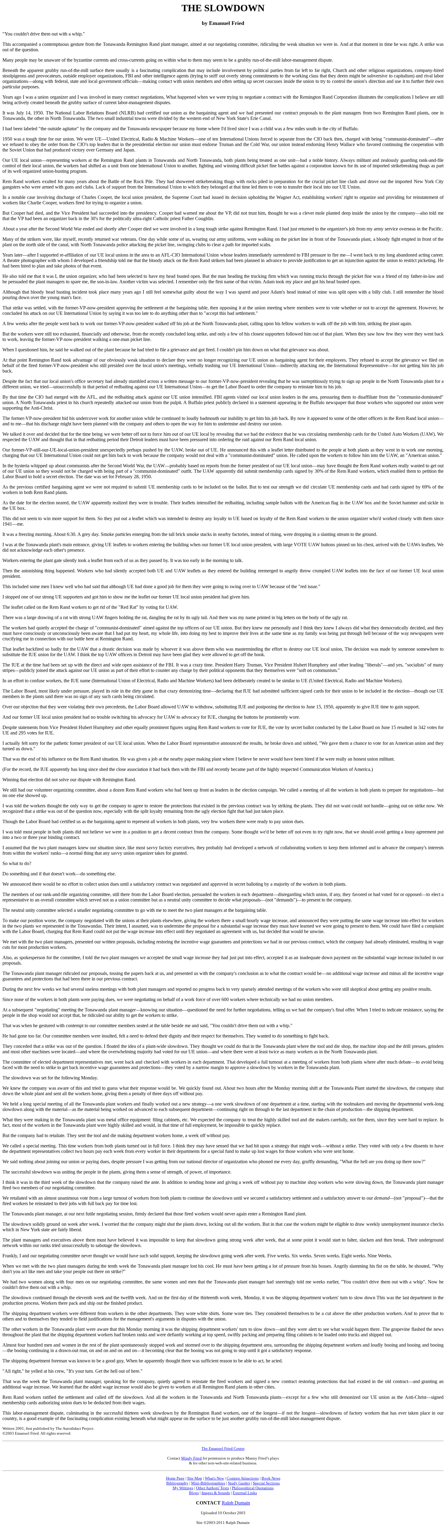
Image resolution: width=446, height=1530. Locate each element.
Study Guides (239, 1483)
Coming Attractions (243, 1478)
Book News (271, 1478)
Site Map (194, 1478)
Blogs (194, 1493)
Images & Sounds (215, 1493)
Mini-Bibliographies (208, 1483)
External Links (245, 1493)
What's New (214, 1478)
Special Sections (266, 1483)
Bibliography (177, 1483)
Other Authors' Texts (212, 1488)
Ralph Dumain (236, 1502)
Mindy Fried (191, 1458)
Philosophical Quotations (253, 1488)
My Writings (183, 1488)
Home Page (175, 1478)
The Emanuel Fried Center (223, 1448)
